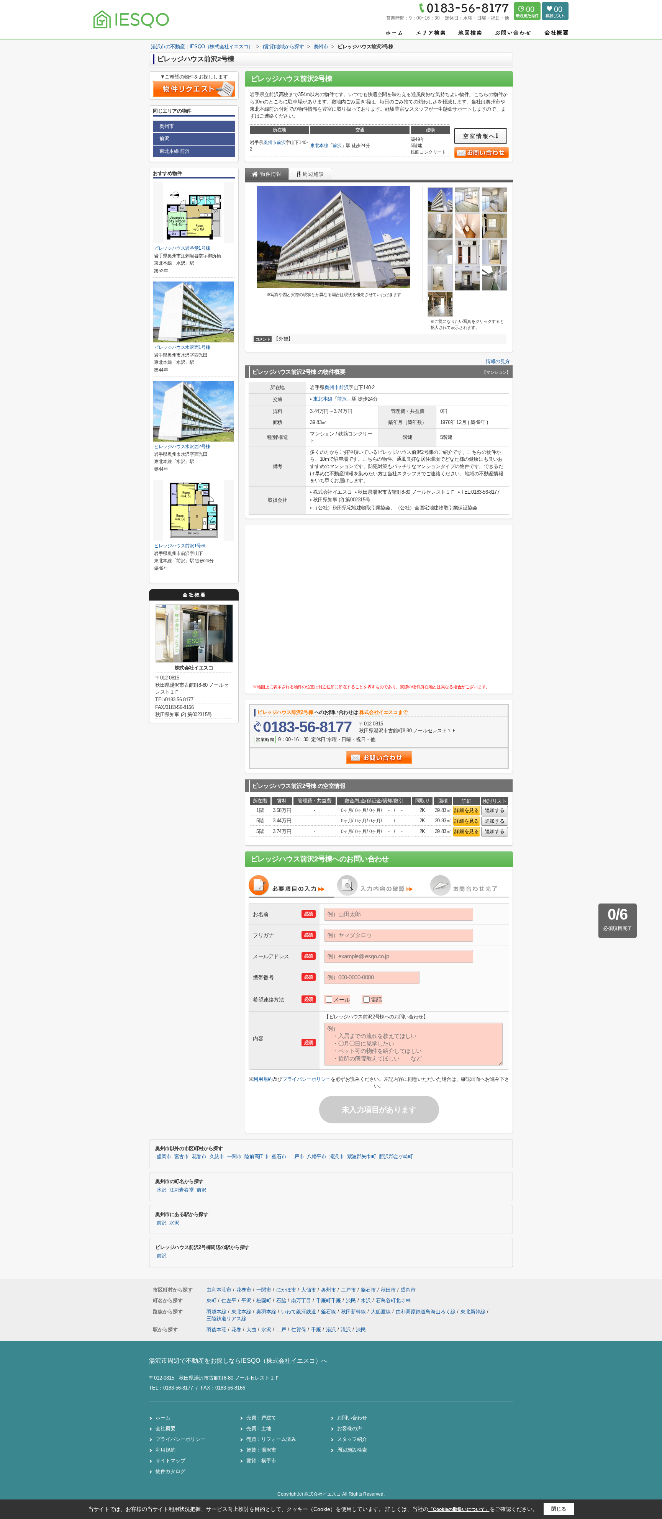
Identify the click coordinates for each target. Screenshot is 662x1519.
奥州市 (270, 142)
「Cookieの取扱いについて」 (459, 1509)
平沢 (247, 1300)
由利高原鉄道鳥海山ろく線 (426, 1311)
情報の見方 (498, 361)
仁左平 (229, 1300)
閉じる (558, 1509)
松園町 (264, 1300)
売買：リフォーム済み (271, 1439)
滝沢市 (336, 1156)
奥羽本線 (267, 1311)
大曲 (251, 1329)
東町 (212, 1300)
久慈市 (217, 1156)
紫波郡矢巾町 (361, 1156)
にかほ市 (286, 1290)
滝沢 (346, 1329)
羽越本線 (217, 1311)
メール (341, 999)
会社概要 (165, 1428)
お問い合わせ (352, 1418)
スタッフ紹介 (352, 1439)
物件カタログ (170, 1471)
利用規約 (262, 1079)
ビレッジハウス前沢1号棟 (180, 545)
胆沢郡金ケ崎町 (396, 1156)
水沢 (161, 1190)
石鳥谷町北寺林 (393, 1300)
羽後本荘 (216, 1329)
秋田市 (388, 1290)
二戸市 (296, 1156)
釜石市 (279, 1156)
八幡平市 (316, 1156)
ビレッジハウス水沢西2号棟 (182, 446)
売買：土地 (258, 1428)
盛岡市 (164, 1156)
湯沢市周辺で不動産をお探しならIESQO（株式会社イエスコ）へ (238, 1360)
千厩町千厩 (329, 1300)
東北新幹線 (473, 1311)
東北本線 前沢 (174, 151)
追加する (494, 810)
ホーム (163, 1418)
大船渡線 (381, 1311)
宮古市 (181, 1156)
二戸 (281, 1329)
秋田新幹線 (354, 1311)
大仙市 (308, 1290)
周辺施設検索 (352, 1450)
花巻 (236, 1329)
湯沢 (331, 1329)
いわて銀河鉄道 (299, 1311)
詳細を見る (466, 810)
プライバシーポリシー (306, 1079)
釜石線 (329, 1311)
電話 (376, 999)
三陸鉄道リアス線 (226, 1318)
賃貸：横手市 (261, 1460)
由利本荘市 (218, 1290)
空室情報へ (479, 136)
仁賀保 (298, 1329)
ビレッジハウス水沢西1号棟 (182, 347)
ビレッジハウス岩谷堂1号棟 (182, 248)
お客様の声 (349, 1428)
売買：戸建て (261, 1418)
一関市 (234, 1156)
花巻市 (199, 1156)
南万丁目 (302, 1300)
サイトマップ (170, 1460)
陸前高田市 (256, 1156)
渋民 (351, 1300)
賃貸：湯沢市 (261, 1450)
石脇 (282, 1300)
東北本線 (319, 145)
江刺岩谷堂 (181, 1190)
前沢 (281, 142)
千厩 (316, 1329)
